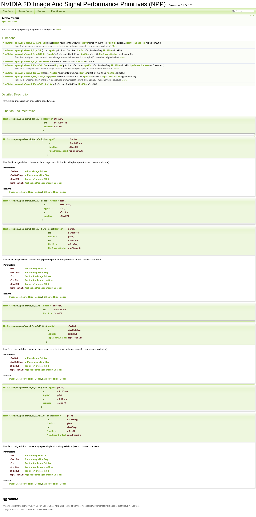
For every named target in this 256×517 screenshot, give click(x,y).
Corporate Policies (104, 506)
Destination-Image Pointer (38, 276)
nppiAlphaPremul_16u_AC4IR (29, 84)
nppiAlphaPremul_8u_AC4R (28, 50)
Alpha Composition (9, 22)
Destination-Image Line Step (39, 280)
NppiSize (112, 43)
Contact (136, 506)
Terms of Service (72, 506)
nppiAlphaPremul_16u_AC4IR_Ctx (31, 76)
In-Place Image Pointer (36, 171)
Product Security (122, 506)
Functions (252, 15)
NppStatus (8, 43)
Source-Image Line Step (36, 272)
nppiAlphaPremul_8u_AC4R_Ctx (30, 43)
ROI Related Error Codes (54, 192)
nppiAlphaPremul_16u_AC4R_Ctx (31, 65)
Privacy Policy (8, 506)
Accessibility (88, 506)
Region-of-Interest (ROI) (37, 179)
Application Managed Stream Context (43, 183)
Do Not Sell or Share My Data (49, 506)
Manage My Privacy (25, 506)
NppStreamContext (135, 43)
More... (59, 29)
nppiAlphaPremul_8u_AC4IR (28, 61)
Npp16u (58, 65)
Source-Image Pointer (36, 268)
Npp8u (56, 43)
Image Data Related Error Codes (25, 192)
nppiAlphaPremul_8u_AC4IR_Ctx (31, 54)
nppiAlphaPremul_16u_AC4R (29, 73)
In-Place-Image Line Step (37, 175)
